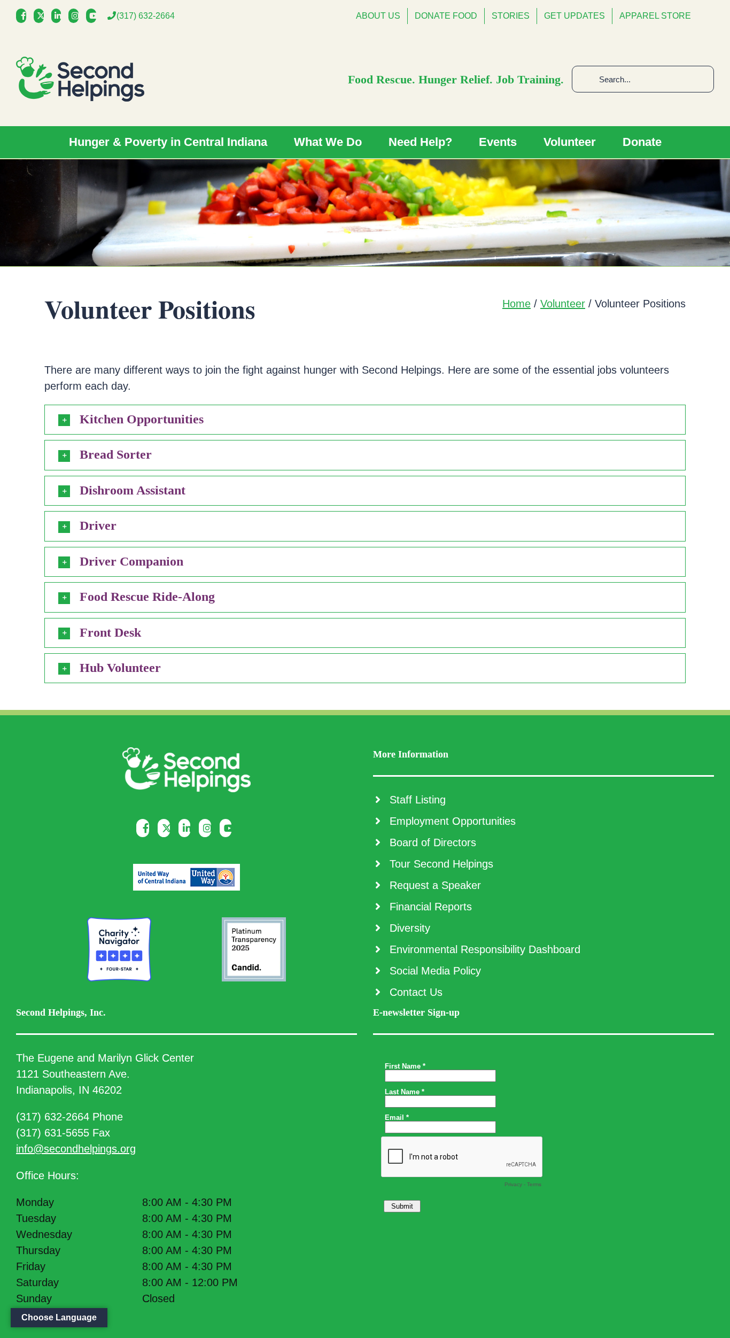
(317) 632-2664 (146, 15)
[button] (365, 419)
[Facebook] (24, 15)
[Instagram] (76, 15)
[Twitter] (41, 15)
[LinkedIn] (59, 15)
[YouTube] (94, 15)
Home (516, 304)
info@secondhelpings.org (76, 1149)
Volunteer (562, 304)
